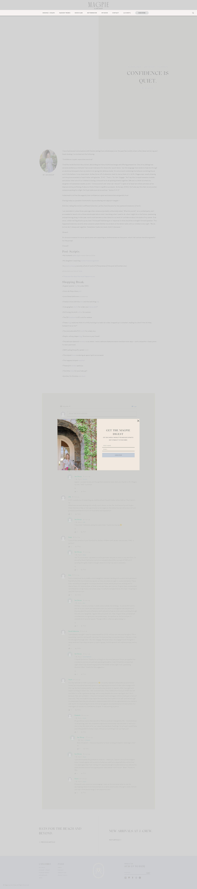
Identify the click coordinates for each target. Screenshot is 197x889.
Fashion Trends (64, 13)
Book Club (79, 13)
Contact (115, 13)
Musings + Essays (49, 13)
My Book (105, 13)
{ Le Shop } (127, 13)
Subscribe (142, 13)
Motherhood (92, 13)
